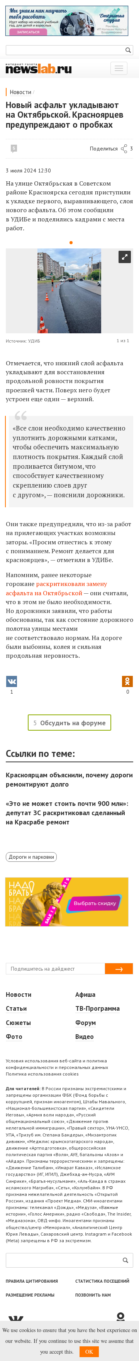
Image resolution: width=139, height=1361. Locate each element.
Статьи (16, 1008)
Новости (20, 92)
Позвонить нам (93, 1295)
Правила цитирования (32, 1281)
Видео (84, 1036)
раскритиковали (61, 583)
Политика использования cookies (42, 1074)
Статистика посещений (102, 1281)
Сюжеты (18, 1022)
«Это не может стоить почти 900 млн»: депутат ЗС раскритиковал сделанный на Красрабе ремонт (67, 812)
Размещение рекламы (30, 1295)
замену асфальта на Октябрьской (56, 588)
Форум (85, 1022)
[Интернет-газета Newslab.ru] (38, 68)
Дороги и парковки (31, 856)
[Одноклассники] (123, 1319)
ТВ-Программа (97, 1008)
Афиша (85, 994)
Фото (14, 1036)
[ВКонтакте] (60, 1319)
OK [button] (89, 1351)
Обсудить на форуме (73, 722)
